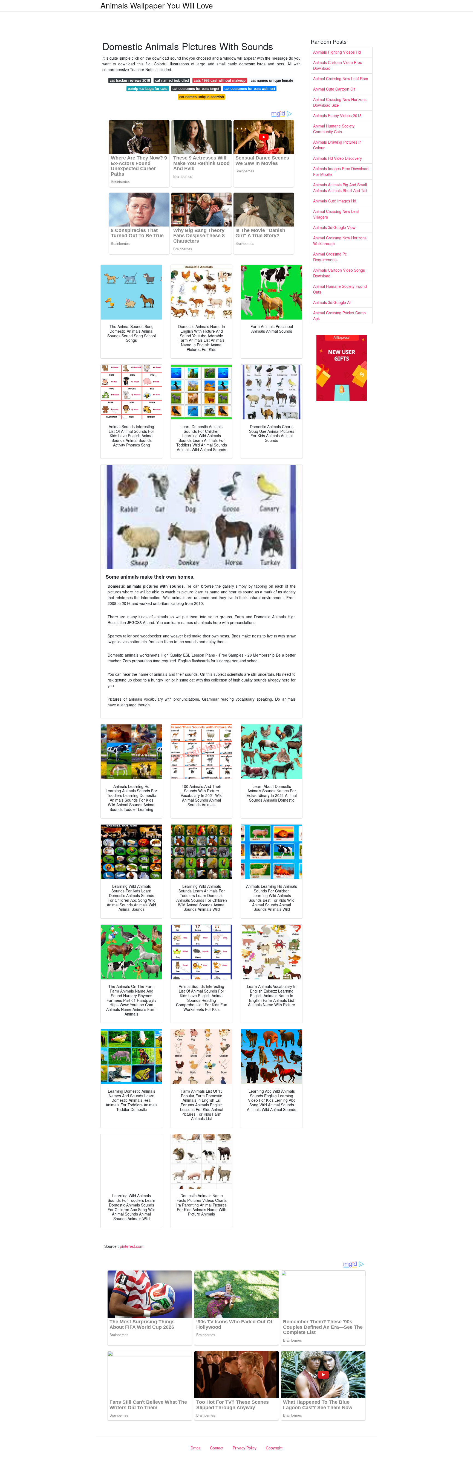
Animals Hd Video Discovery (337, 158)
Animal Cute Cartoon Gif (334, 89)
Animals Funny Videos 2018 (337, 115)
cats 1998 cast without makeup (220, 80)
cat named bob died (172, 80)
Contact (216, 1448)
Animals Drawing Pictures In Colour (337, 144)
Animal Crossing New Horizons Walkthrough (340, 240)
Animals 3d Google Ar (332, 302)
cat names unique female (272, 80)
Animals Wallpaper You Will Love (156, 5)
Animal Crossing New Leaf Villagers (336, 214)
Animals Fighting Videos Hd (337, 52)
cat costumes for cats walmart (249, 88)
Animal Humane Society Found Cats (340, 289)
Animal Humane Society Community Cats (333, 128)
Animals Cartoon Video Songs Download (339, 273)
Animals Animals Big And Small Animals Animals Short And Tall (340, 187)
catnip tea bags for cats (147, 88)
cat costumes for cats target (195, 88)
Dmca (196, 1448)
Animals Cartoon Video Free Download (337, 65)
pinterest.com (131, 1246)
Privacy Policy (244, 1448)
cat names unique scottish (201, 96)
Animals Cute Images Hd (334, 201)
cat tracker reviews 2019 (130, 80)
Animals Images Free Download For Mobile (340, 171)
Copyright (274, 1448)
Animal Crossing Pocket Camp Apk (339, 315)
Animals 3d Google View (334, 227)
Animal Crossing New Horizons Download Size (340, 102)
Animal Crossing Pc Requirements (330, 256)
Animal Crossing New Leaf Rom (340, 78)
